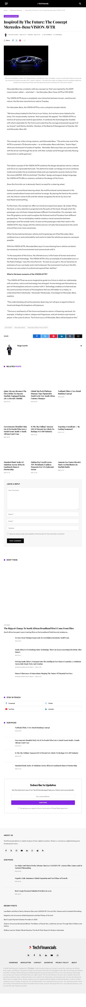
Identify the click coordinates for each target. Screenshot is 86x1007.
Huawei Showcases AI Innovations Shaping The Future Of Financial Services (43, 673)
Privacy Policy (56, 808)
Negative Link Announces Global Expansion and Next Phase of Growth (41, 878)
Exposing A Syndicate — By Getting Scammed (69, 427)
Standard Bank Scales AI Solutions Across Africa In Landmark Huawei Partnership (14, 466)
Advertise (48, 962)
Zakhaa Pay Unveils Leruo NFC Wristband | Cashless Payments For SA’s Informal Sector (42, 466)
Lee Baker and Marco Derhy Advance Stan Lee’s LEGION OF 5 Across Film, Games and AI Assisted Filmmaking (48, 866)
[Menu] (6, 3)
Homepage (13, 962)
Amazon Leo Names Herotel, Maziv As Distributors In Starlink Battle (69, 464)
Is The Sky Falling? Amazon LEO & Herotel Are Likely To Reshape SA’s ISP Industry (42, 429)
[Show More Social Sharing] (24, 40)
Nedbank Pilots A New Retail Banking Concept (69, 392)
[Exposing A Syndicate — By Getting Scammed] (70, 415)
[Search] (80, 3)
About (74, 962)
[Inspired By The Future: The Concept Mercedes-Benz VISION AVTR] (26, 75)
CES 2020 (8, 327)
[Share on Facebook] (13, 40)
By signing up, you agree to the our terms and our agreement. (44, 808)
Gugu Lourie (14, 34)
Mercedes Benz (20, 327)
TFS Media (30, 968)
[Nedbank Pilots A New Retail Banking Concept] (70, 379)
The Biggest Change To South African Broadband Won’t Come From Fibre (39, 628)
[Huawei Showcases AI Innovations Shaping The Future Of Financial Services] (8, 676)
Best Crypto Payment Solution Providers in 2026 (33, 891)
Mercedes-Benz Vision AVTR (37, 327)
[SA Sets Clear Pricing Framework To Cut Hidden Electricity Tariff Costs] (8, 641)
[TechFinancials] (43, 4)
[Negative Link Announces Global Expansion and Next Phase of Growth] (8, 881)
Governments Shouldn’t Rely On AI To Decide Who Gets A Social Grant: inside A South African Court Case (15, 430)
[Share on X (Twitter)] (16, 40)
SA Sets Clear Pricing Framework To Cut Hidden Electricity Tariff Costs (42, 638)
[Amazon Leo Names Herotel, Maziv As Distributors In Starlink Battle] (70, 450)
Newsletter (26, 962)
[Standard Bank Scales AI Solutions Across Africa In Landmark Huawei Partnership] (16, 450)
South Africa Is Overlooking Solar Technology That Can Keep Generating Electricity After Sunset (48, 651)
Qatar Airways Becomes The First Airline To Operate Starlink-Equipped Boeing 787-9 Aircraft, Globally (15, 395)
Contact (37, 962)
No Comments (48, 34)
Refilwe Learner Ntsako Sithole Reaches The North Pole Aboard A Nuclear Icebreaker (34, 930)
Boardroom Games (11, 16)
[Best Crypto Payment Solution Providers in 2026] (8, 894)
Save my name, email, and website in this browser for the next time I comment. (37, 534)
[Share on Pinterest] (20, 40)
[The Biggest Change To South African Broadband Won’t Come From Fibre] (43, 593)
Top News (7, 625)
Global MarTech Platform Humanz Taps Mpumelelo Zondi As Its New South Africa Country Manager (43, 395)
